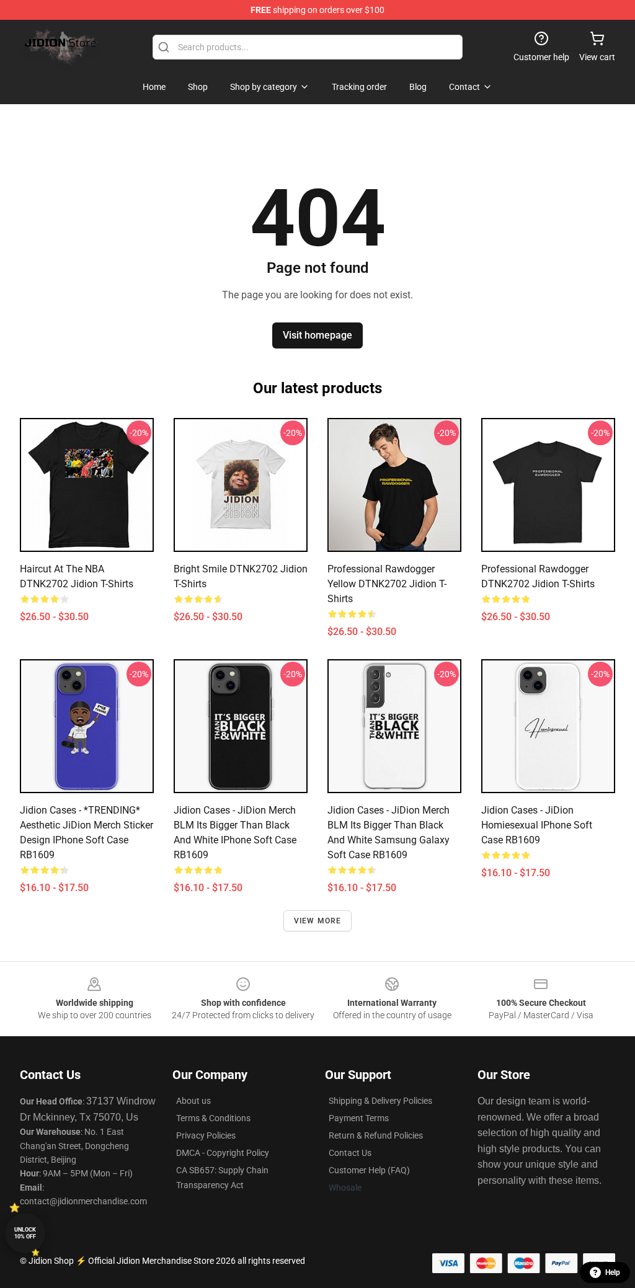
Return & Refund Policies (376, 1135)
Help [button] (612, 1272)
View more (318, 921)
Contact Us (350, 1153)
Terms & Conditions (213, 1118)
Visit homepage (317, 335)
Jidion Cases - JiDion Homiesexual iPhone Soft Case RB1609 (536, 825)
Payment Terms (359, 1118)
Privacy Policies (206, 1135)
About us (193, 1101)
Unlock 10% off (25, 1233)
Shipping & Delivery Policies (380, 1101)
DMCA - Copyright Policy (222, 1153)
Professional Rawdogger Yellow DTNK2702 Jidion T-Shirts (386, 584)
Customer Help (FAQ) (369, 1170)
